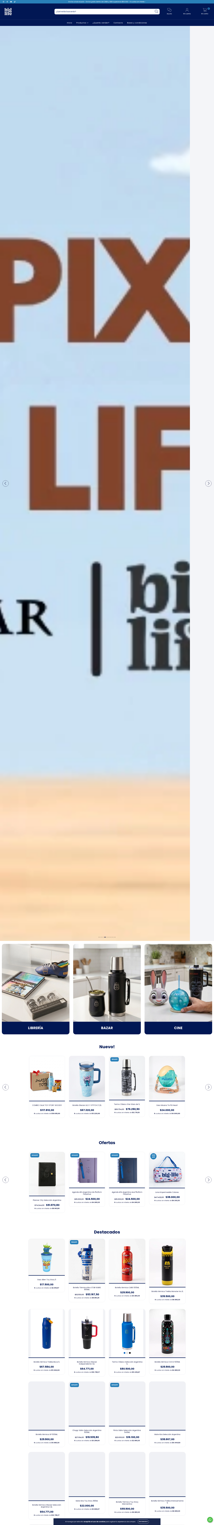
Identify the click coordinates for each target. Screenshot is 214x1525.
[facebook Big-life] (7, 1)
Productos (81, 23)
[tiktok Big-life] (14, 1)
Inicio (69, 23)
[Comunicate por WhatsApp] (210, 1520)
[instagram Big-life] (4, 1)
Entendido (143, 1522)
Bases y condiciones (137, 23)
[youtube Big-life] (11, 1)
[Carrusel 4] (107, 483)
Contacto (118, 23)
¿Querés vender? (101, 23)
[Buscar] (156, 11)
